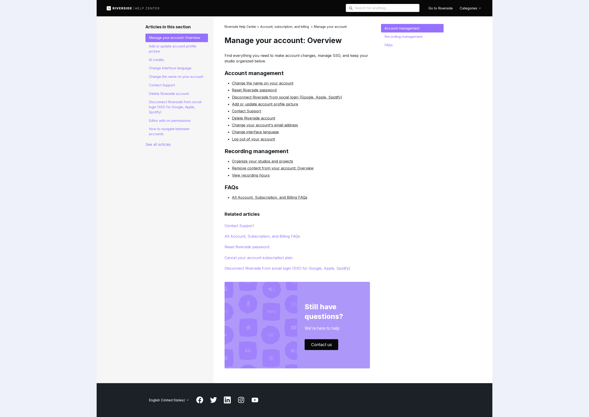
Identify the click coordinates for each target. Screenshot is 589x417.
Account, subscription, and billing (284, 27)
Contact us (321, 344)
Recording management (403, 36)
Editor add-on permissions (170, 120)
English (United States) (167, 400)
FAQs (388, 45)
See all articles (158, 144)
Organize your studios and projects (262, 161)
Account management (401, 28)
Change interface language (255, 132)
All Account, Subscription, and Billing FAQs (269, 197)
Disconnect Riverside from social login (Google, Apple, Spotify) (287, 97)
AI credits (156, 60)
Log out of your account (253, 139)
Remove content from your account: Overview (273, 168)
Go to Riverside (440, 8)
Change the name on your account (262, 83)
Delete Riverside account (253, 118)
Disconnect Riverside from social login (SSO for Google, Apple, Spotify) (287, 268)
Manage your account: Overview (174, 37)
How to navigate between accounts (169, 131)
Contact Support (246, 111)
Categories (469, 8)
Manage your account (330, 27)
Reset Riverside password (254, 90)
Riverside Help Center (240, 27)
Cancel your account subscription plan (259, 257)
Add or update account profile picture (265, 104)
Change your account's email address (265, 125)
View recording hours (251, 175)
